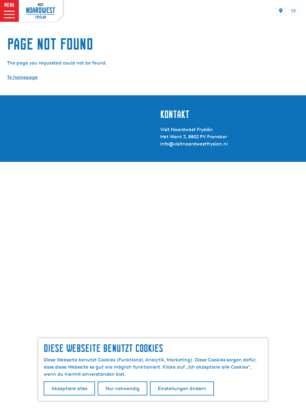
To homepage (22, 77)
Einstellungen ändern (182, 388)
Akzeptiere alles (69, 388)
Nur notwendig (122, 388)
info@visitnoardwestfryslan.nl (194, 144)
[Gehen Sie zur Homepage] (40, 11)
